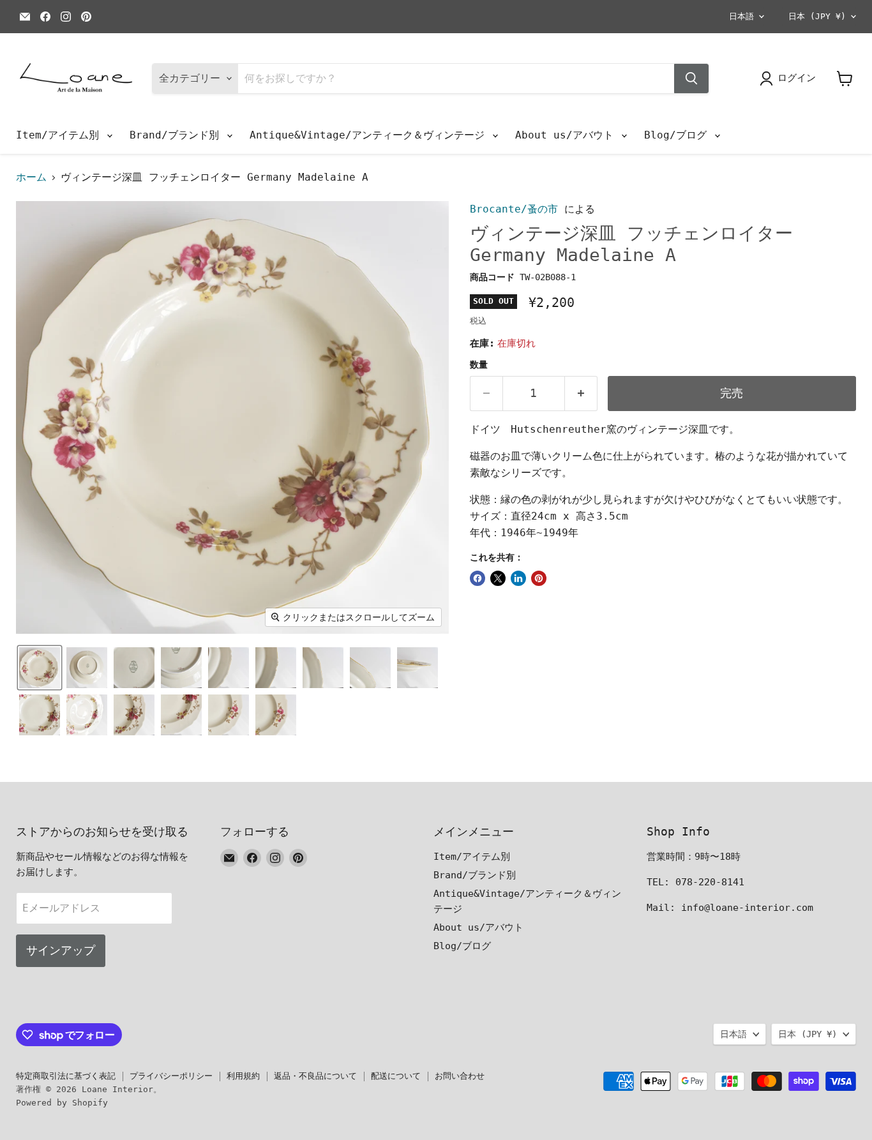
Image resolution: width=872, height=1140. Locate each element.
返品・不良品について (315, 1076)
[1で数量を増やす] (581, 393)
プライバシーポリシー (171, 1076)
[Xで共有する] (498, 578)
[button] (39, 667)
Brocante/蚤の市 (514, 209)
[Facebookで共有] (477, 578)
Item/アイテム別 (60, 135)
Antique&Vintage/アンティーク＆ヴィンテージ (370, 135)
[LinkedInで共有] (518, 578)
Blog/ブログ (678, 135)
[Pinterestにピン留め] (538, 578)
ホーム (31, 177)
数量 (479, 364)
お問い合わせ (460, 1076)
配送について (396, 1076)
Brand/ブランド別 (177, 135)
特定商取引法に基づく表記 (66, 1076)
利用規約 (243, 1076)
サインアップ (60, 950)
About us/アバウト (567, 135)
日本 (817, 16)
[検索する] (691, 78)
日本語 (741, 16)
